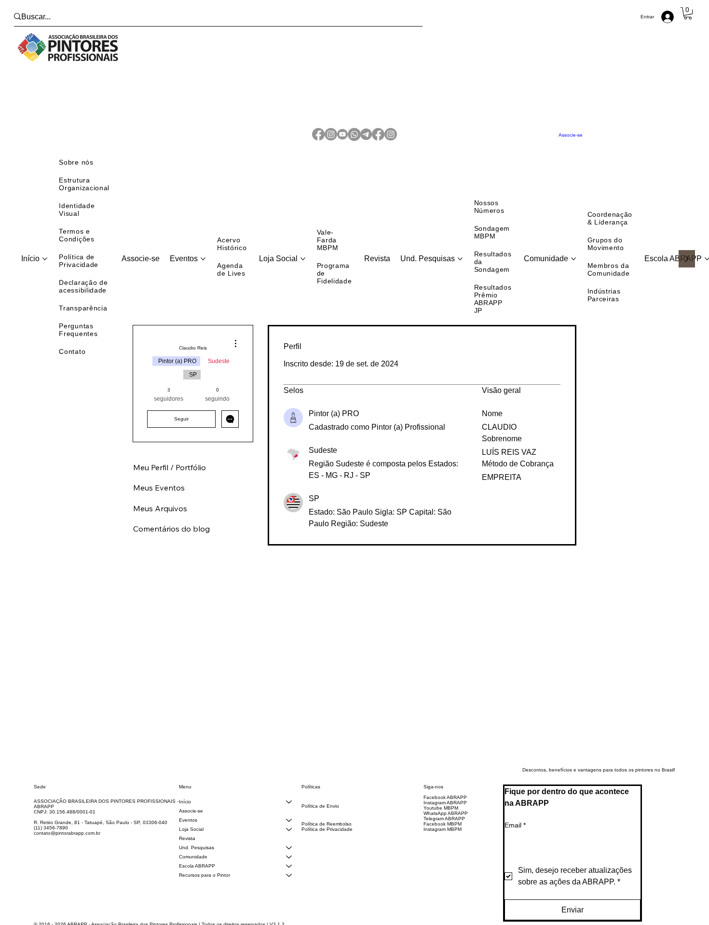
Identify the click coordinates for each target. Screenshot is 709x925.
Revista (187, 845)
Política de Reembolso (326, 830)
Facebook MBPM (442, 830)
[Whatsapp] (354, 138)
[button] (688, 13)
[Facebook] (318, 138)
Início (185, 808)
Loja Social (191, 836)
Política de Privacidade (327, 836)
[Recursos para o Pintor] (288, 881)
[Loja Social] (288, 836)
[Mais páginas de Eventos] (203, 265)
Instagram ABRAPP (445, 809)
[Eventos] (288, 826)
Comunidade (193, 863)
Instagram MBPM (442, 836)
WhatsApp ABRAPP (445, 820)
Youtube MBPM (440, 814)
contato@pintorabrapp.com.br (67, 839)
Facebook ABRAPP (445, 804)
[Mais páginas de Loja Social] (302, 265)
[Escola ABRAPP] (288, 872)
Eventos (188, 826)
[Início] (288, 808)
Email (515, 832)
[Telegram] (366, 138)
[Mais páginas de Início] (44, 265)
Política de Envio (320, 812)
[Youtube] (342, 138)
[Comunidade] (288, 863)
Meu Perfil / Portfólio (169, 474)
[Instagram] (331, 138)
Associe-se (191, 817)
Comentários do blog (171, 535)
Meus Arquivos (160, 515)
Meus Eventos (159, 494)
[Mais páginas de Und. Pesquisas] (460, 265)
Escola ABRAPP (197, 872)
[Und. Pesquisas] (288, 854)
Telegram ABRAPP (444, 825)
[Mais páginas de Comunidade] (573, 265)
